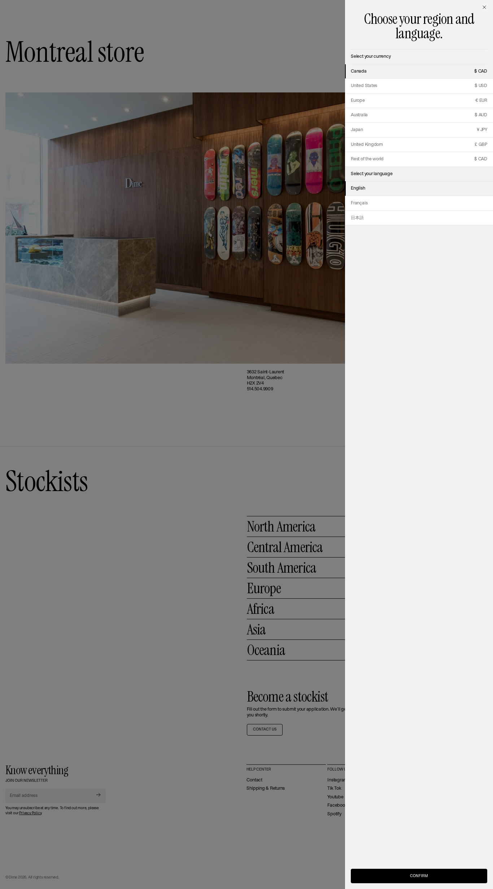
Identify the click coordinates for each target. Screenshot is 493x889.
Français (359, 203)
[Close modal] (484, 7)
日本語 (357, 218)
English (358, 188)
